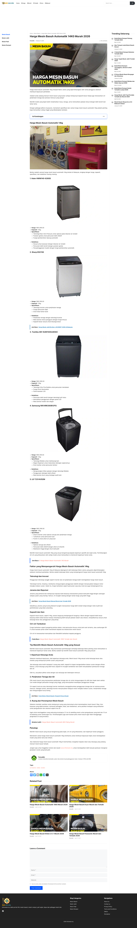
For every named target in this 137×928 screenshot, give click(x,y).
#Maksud (47, 3)
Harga (38, 767)
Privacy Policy (108, 906)
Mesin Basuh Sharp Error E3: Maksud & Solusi (123, 102)
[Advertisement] (68, 18)
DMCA (106, 911)
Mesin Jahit (5, 38)
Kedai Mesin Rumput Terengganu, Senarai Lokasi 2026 (123, 67)
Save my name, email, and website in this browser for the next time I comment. (49, 884)
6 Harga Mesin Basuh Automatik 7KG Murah (54, 560)
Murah (43, 767)
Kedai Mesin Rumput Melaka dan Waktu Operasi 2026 (124, 82)
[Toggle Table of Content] (103, 116)
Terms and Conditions (110, 909)
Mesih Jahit (73, 904)
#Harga (23, 3)
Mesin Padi (5, 41)
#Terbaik (35, 3)
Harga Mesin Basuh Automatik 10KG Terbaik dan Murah (58, 639)
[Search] (132, 3)
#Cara (41, 3)
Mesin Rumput (6, 45)
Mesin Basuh (37, 33)
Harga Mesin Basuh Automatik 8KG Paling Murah (58, 722)
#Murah (29, 3)
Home (18, 3)
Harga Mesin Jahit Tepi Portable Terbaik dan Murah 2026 (124, 96)
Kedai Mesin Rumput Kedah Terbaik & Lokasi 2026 (122, 89)
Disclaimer (107, 914)
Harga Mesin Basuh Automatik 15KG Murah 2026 (48, 805)
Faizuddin (32, 40)
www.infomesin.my (67, 748)
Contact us (107, 904)
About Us (106, 901)
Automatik (33, 767)
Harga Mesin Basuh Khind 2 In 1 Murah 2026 (47, 834)
